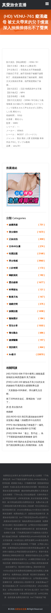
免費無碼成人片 (20, 514)
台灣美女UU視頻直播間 (38, 525)
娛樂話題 (27, 311)
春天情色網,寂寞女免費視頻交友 (20, 502)
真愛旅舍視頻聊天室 (36, 514)
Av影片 (27, 354)
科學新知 (27, 289)
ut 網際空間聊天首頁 (37, 559)
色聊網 (9, 412)
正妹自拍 (27, 239)
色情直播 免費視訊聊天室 (18, 597)
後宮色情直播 (41, 529)
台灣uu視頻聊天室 (15, 590)
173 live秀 (8, 529)
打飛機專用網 (30, 483)
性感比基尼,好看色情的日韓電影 (23, 487)
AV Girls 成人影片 (32, 590)
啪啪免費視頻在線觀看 (31, 521)
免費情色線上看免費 (20, 574)
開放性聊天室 (39, 567)
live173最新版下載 (38, 597)
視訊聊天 (27, 347)
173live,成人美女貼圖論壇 (24, 494)
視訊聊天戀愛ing (25, 567)
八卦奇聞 (27, 268)
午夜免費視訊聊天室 (28, 593)
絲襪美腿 (27, 224)
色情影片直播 (9, 533)
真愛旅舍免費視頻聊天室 (24, 529)
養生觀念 (27, 333)
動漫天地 (27, 296)
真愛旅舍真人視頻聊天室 (23, 582)
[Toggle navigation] (47, 4)
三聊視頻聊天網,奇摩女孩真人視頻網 (18, 506)
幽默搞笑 (27, 275)
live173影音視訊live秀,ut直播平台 (33, 517)
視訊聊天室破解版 (37, 574)
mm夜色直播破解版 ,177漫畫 (23, 544)
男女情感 (27, 260)
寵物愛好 (27, 318)
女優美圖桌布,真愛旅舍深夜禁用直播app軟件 (26, 548)
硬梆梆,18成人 (17, 483)
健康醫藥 (27, 340)
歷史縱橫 (27, 282)
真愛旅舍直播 (20, 609)
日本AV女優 (27, 246)
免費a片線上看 (42, 502)
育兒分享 (27, 325)
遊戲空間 (27, 304)
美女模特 (27, 232)
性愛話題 (27, 253)
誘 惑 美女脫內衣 (14, 407)
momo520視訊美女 (28, 586)
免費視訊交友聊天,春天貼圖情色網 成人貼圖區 (22, 475)
